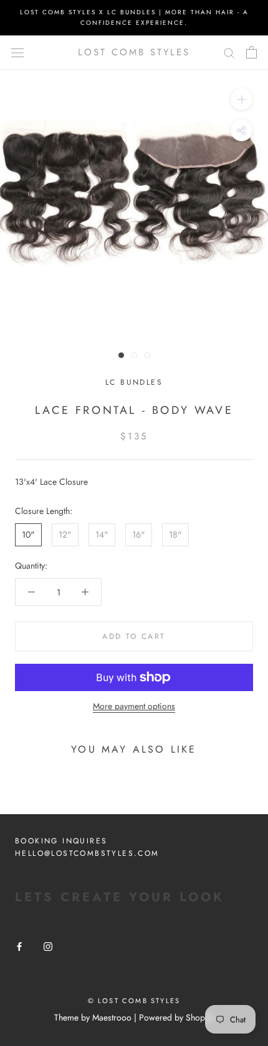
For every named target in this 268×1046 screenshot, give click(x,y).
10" (28, 534)
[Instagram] (48, 945)
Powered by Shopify (176, 1017)
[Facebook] (19, 945)
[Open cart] (251, 52)
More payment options (134, 706)
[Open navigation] (17, 52)
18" (175, 534)
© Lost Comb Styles (134, 1001)
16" (138, 534)
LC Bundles (134, 382)
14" (101, 534)
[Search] (229, 52)
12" (65, 534)
